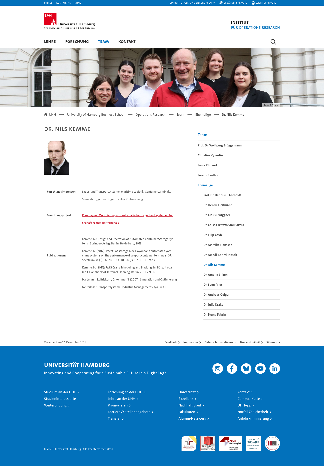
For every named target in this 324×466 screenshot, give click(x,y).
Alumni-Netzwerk (192, 418)
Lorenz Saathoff (209, 175)
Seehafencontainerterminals (100, 223)
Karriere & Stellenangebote (129, 411)
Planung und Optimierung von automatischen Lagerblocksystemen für (127, 215)
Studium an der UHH (60, 392)
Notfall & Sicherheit (253, 411)
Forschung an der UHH (125, 392)
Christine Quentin (210, 155)
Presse (48, 3)
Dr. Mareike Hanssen (217, 245)
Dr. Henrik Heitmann (217, 205)
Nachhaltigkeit (189, 405)
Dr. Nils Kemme (214, 265)
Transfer (114, 418)
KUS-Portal (63, 3)
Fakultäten (186, 411)
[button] (192, 3)
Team (103, 41)
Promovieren (118, 405)
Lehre (50, 41)
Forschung (77, 41)
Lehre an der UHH (121, 398)
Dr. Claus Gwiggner (216, 215)
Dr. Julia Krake (213, 304)
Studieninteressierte (60, 398)
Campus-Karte (249, 398)
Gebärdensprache (235, 3)
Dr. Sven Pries (212, 285)
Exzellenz (185, 398)
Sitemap (271, 342)
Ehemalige (205, 185)
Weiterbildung (55, 405)
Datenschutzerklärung (219, 342)
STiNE (77, 3)
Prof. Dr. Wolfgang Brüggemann (220, 145)
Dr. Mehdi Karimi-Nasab (220, 255)
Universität (187, 392)
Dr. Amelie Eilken (215, 275)
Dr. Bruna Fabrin (214, 314)
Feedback (171, 342)
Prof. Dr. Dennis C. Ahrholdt (222, 195)
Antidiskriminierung (253, 418)
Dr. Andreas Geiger (216, 295)
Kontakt (127, 41)
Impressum (190, 342)
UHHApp (244, 405)
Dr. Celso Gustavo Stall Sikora (223, 225)
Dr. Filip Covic (212, 235)
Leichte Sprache (266, 3)
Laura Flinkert (207, 165)
